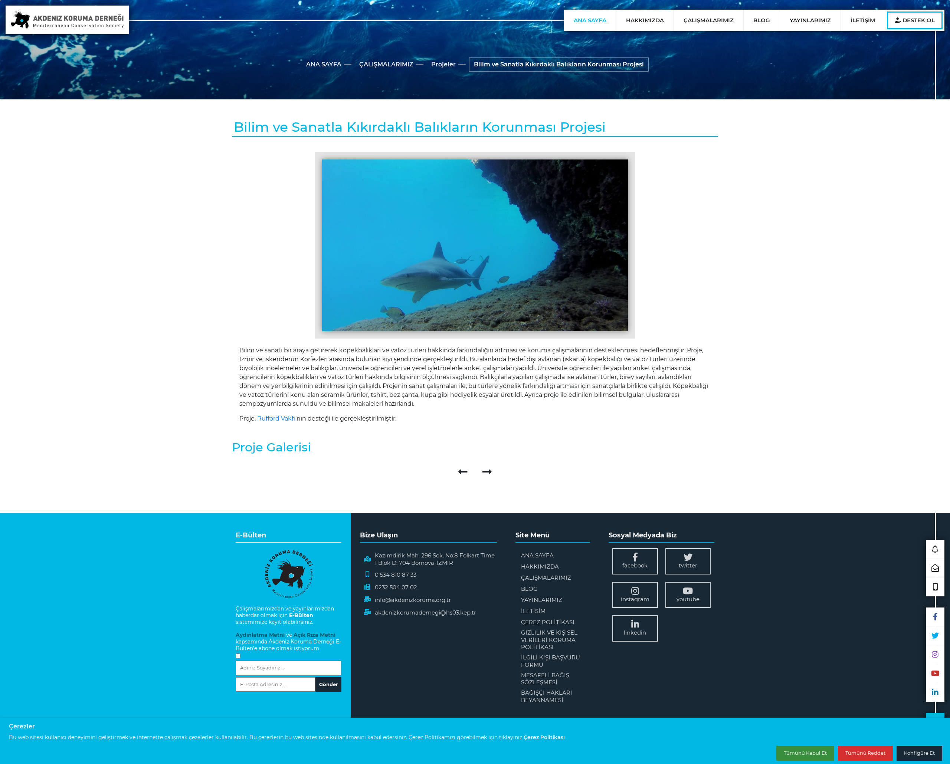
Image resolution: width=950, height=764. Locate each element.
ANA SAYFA (590, 20)
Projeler (443, 64)
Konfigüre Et (919, 753)
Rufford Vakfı (276, 418)
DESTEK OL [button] (918, 20)
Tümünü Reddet (865, 753)
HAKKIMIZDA (645, 20)
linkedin (635, 632)
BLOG (761, 20)
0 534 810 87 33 (395, 574)
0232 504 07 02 (396, 587)
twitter (688, 565)
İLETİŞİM (863, 20)
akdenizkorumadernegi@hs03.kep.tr (425, 612)
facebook (635, 565)
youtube (688, 599)
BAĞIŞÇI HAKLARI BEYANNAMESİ (546, 696)
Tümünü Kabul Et (805, 753)
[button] (935, 549)
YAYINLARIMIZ (810, 20)
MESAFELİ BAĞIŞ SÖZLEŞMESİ (545, 679)
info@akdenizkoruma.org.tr (413, 599)
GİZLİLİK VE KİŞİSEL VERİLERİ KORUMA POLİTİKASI (549, 640)
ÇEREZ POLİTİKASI (547, 622)
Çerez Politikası (544, 737)
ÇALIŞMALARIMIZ (709, 20)
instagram (635, 599)
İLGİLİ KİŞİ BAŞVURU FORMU (550, 661)
